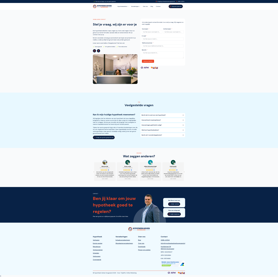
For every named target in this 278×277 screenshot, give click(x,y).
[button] (184, 172)
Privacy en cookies (144, 250)
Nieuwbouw (96, 247)
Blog (152, 6)
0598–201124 (165, 240)
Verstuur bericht (148, 61)
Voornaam (145, 29)
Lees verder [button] (105, 178)
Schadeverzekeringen (123, 240)
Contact (158, 6)
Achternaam (167, 29)
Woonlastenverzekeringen (124, 243)
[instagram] (94, 50)
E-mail (144, 36)
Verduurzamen (98, 250)
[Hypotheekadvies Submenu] (128, 6)
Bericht (144, 50)
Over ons (145, 6)
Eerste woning (97, 243)
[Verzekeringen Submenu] (140, 6)
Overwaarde (97, 260)
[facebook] (98, 50)
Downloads (141, 247)
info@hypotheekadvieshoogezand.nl (173, 243)
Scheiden (96, 253)
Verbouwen (96, 256)
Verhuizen (96, 240)
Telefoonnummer (147, 43)
